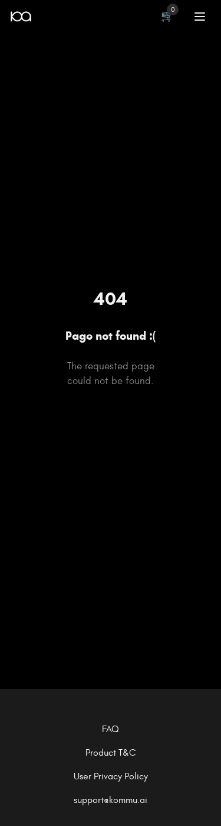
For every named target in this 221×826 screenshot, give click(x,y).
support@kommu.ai (110, 800)
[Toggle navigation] (200, 16)
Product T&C (110, 752)
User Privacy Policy (111, 776)
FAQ (110, 729)
